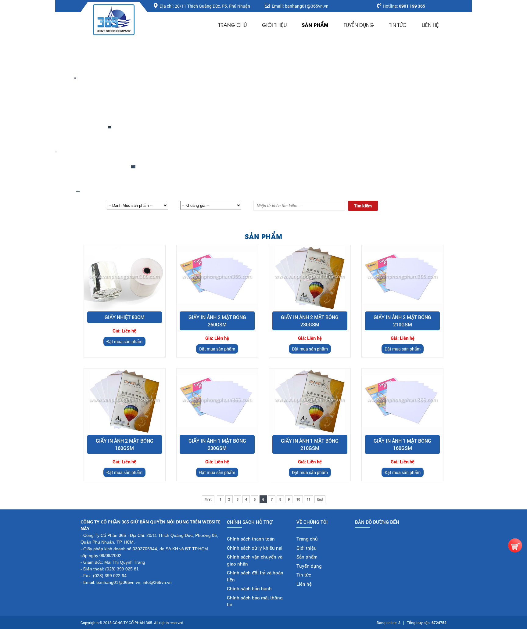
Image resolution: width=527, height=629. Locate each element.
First (208, 499)
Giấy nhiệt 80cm (125, 317)
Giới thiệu (274, 24)
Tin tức (398, 24)
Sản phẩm (315, 24)
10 (298, 499)
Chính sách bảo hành (249, 588)
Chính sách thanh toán (251, 539)
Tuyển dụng (359, 24)
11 (308, 499)
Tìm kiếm (363, 206)
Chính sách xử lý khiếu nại (254, 548)
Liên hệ (430, 24)
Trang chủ (232, 24)
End (320, 499)
